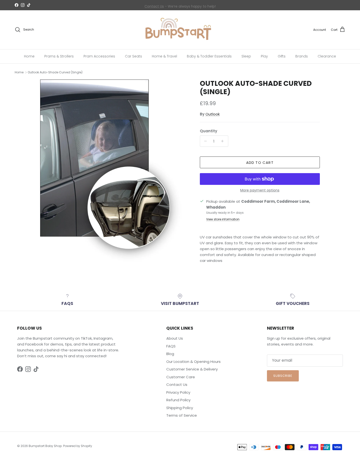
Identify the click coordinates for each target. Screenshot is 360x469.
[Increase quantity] (223, 141)
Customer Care (180, 377)
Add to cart (260, 162)
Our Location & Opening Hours (193, 361)
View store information (223, 219)
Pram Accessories (99, 56)
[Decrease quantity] (204, 141)
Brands (301, 56)
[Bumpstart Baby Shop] (180, 29)
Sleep (246, 56)
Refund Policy (178, 399)
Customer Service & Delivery (192, 369)
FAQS (171, 346)
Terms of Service (181, 415)
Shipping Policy (179, 407)
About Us (174, 338)
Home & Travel (164, 56)
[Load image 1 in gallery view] (114, 174)
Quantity (208, 131)
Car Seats (133, 56)
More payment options (259, 190)
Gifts (282, 56)
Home (29, 56)
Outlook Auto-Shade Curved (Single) (55, 72)
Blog (170, 353)
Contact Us (154, 5)
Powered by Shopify (77, 446)
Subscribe (282, 375)
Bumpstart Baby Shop (45, 446)
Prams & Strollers (59, 56)
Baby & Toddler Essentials (209, 56)
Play (264, 56)
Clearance (327, 56)
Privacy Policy (178, 392)
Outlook (212, 114)
